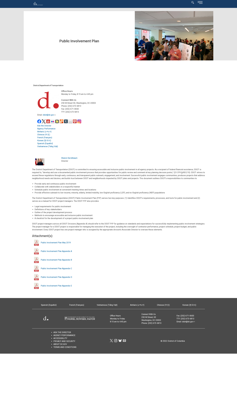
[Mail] (124, 341)
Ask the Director (44, 126)
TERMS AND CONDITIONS (64, 347)
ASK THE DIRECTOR (62, 332)
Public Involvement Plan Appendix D (56, 277)
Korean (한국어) (44, 140)
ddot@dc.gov (48, 115)
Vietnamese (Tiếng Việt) (47, 146)
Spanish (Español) (45, 143)
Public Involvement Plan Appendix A (56, 251)
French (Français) (44, 137)
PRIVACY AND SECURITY (64, 341)
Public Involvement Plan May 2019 (56, 242)
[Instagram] (116, 341)
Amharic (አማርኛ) (44, 131)
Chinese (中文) (43, 134)
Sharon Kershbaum (69, 158)
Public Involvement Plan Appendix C (56, 268)
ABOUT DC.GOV (60, 344)
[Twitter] (111, 341)
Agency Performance (46, 128)
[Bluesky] (120, 341)
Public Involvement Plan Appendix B (56, 260)
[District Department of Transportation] (38, 6)
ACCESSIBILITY (60, 338)
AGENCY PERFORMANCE (64, 335)
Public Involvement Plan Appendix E (56, 286)
